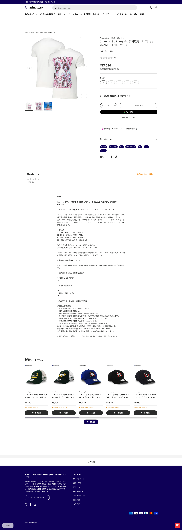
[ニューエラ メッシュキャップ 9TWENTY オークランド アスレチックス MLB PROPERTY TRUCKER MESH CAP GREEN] (36, 377)
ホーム (26, 32)
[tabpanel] (91, 269)
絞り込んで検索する (47, 14)
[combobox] (94, 7)
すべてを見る (91, 422)
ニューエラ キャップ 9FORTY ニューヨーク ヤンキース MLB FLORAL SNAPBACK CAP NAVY (145, 395)
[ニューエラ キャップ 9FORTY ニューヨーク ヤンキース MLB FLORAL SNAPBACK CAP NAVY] (145, 377)
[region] (91, 390)
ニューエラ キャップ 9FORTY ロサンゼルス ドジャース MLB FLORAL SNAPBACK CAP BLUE (90, 395)
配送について (78, 487)
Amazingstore (104, 38)
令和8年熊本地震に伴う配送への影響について (40, 2)
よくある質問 (85, 14)
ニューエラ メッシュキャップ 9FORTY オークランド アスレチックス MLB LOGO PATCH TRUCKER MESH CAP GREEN (63, 395)
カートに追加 (138, 105)
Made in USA (113, 147)
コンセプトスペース (124, 14)
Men (121, 147)
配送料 (113, 69)
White (146, 147)
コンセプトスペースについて (37, 497)
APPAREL (103, 147)
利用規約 (76, 500)
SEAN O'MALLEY (130, 147)
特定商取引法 (78, 491)
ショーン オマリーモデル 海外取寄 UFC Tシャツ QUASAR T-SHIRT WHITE (43, 32)
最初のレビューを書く (145, 174)
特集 (59, 14)
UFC (140, 147)
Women (103, 151)
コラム (75, 14)
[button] (156, 7)
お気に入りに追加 (107, 51)
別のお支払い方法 (128, 117)
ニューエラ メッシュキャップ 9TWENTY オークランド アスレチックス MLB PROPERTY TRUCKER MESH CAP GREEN (36, 395)
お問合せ (96, 14)
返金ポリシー (78, 483)
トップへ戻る (91, 462)
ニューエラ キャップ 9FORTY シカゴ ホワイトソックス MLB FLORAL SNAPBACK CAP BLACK (117, 395)
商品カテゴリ (30, 14)
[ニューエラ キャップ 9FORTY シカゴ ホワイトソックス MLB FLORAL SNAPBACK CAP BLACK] (118, 377)
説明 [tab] (59, 196)
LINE (142, 14)
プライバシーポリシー (81, 495)
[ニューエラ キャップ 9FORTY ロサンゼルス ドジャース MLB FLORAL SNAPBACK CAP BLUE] (91, 377)
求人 (136, 14)
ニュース (67, 14)
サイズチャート (108, 14)
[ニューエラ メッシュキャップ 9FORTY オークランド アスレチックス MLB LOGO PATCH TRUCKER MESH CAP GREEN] (64, 377)
